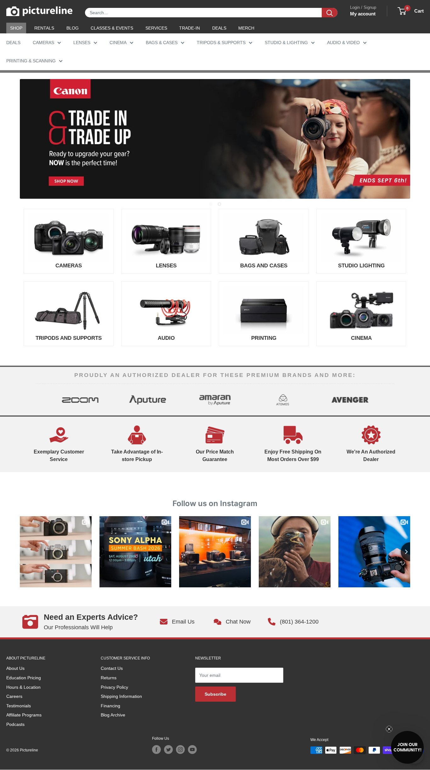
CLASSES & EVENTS (112, 28)
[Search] (329, 12)
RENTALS (44, 28)
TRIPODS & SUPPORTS (221, 42)
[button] (407, 747)
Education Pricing (23, 677)
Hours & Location (23, 687)
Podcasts (15, 724)
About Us (15, 668)
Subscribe (215, 694)
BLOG (72, 28)
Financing (110, 705)
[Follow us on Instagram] (180, 749)
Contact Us (112, 668)
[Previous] (41, 399)
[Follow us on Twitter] (168, 749)
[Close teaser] (389, 729)
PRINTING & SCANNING (31, 60)
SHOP (16, 28)
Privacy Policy (114, 687)
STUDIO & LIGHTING (286, 42)
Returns (108, 677)
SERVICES (156, 28)
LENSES (81, 42)
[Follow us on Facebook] (156, 749)
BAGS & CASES (162, 42)
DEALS (219, 28)
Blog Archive (113, 714)
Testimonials (18, 705)
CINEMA (118, 42)
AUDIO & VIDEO (343, 42)
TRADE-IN (189, 28)
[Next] (389, 399)
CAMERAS (43, 42)
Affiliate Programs (24, 714)
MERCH (246, 28)
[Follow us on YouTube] (192, 749)
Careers (14, 696)
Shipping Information (121, 696)
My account (363, 13)
